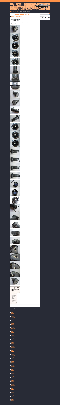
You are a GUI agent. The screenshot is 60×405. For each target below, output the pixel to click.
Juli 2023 (12, 339)
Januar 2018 (12, 391)
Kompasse (17, 16)
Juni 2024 (12, 330)
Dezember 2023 (13, 335)
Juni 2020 (12, 368)
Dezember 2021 (13, 354)
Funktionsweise (13, 24)
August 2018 (12, 386)
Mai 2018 (12, 388)
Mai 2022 (12, 350)
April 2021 (12, 360)
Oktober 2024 (12, 327)
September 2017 (13, 394)
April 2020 (12, 370)
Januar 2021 (12, 363)
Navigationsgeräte (20, 16)
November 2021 (13, 355)
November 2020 (13, 364)
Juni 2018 (12, 387)
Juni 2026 (12, 311)
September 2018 (13, 385)
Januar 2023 (12, 344)
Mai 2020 (12, 369)
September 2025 (13, 318)
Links (22, 309)
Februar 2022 (12, 352)
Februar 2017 (12, 400)
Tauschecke (26, 0)
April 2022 (12, 351)
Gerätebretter (19, 0)
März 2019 (12, 380)
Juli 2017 (12, 396)
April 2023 (12, 341)
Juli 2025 (12, 320)
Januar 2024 (12, 334)
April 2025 (12, 322)
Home (11, 11)
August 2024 (12, 329)
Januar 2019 (12, 382)
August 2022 (12, 348)
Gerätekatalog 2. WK (7, 0)
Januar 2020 (12, 372)
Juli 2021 (12, 358)
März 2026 (12, 314)
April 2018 (12, 389)
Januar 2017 (12, 401)
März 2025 (12, 323)
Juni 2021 (12, 359)
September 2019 (13, 375)
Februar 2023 (12, 343)
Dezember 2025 (13, 316)
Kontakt (42, 309)
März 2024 (12, 333)
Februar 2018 (12, 390)
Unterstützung (44, 310)
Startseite (2, 0)
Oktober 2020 (12, 365)
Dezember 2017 (13, 392)
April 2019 (12, 379)
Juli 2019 (12, 377)
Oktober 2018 (12, 384)
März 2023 (12, 342)
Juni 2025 (12, 321)
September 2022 (13, 347)
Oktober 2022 (12, 346)
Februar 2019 (12, 381)
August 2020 (12, 367)
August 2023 (12, 338)
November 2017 (13, 393)
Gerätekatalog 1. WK (13, 0)
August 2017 (12, 395)
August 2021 (12, 357)
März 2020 (12, 371)
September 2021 (13, 356)
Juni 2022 (12, 349)
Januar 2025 (12, 325)
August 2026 (12, 310)
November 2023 (13, 336)
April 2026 (12, 313)
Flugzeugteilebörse (31, 0)
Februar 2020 (12, 371)
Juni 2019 (12, 378)
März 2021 (12, 361)
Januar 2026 (12, 315)
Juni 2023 (12, 340)
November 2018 (13, 383)
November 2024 (13, 326)
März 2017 (12, 399)
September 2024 (13, 328)
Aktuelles (23, 0)
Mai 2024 (12, 331)
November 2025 (13, 317)
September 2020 (13, 366)
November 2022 (13, 345)
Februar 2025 (12, 324)
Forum (32, 309)
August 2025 (12, 319)
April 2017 (12, 398)
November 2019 (13, 374)
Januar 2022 (12, 353)
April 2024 (12, 332)
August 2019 (12, 376)
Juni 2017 (12, 397)
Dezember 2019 (13, 373)
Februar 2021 (12, 362)
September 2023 (13, 337)
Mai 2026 (12, 312)
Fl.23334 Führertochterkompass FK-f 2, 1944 (19, 14)
